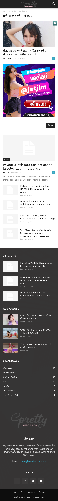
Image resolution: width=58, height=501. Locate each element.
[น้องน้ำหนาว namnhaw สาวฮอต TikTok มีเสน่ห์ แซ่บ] (10, 333)
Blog (23, 492)
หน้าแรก (6, 11)
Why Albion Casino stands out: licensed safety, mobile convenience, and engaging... (35, 233)
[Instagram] (25, 481)
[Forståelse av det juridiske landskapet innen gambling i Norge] (10, 219)
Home (15, 492)
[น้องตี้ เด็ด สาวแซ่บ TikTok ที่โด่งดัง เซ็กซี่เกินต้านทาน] (10, 319)
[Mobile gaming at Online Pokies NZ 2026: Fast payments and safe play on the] (10, 190)
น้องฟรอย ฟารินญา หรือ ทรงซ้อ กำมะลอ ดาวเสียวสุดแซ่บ (24, 52)
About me (32, 492)
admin (6, 172)
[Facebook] (17, 481)
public (6, 160)
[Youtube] (41, 481)
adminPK (7, 58)
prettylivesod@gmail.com (34, 461)
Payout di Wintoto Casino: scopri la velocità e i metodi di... (28, 166)
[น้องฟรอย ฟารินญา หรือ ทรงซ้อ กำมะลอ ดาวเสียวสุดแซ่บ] (29, 34)
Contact (42, 492)
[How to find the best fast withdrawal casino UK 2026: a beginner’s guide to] (10, 205)
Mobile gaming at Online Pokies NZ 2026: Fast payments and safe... (36, 189)
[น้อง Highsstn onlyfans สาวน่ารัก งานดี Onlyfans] (10, 348)
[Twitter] (33, 481)
